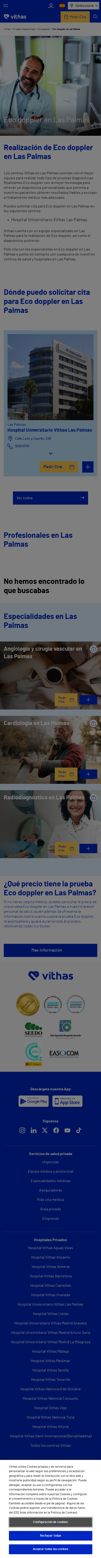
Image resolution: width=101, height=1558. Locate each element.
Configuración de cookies (50, 1522)
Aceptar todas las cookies (50, 1549)
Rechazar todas (50, 1535)
